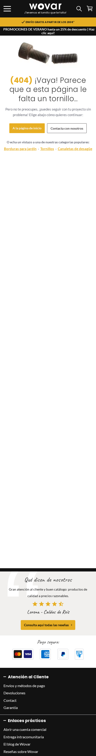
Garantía (10, 707)
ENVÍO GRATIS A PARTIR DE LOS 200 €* (50, 22)
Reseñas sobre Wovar (20, 751)
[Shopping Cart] (90, 8)
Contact (10, 700)
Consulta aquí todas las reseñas (46, 625)
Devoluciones (14, 693)
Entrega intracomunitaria (23, 737)
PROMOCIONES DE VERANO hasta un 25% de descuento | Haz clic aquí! (49, 31)
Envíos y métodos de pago (24, 685)
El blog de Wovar (17, 744)
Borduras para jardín (20, 149)
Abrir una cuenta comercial (24, 729)
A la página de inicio (27, 128)
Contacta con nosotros (67, 128)
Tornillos (47, 149)
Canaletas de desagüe (75, 149)
